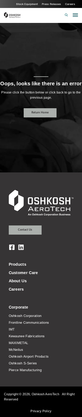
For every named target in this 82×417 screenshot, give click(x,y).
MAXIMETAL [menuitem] (18, 343)
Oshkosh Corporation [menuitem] (25, 316)
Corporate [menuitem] (18, 307)
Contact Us (25, 229)
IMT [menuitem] (12, 329)
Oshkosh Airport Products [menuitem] (29, 356)
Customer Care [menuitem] (23, 272)
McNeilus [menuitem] (16, 350)
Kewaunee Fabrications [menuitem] (27, 336)
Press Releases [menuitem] (51, 4)
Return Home (40, 112)
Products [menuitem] (17, 264)
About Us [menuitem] (18, 281)
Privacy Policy (41, 411)
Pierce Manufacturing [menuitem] (25, 370)
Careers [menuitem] (70, 4)
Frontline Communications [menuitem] (29, 323)
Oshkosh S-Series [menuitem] (23, 363)
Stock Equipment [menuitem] (27, 4)
